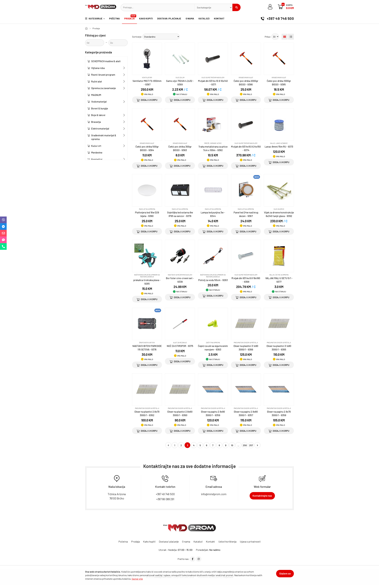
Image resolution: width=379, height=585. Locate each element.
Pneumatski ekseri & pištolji (246, 342)
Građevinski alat (246, 77)
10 (232, 445)
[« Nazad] (168, 445)
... (238, 445)
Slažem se (285, 573)
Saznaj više (137, 578)
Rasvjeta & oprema (147, 209)
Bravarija (96, 121)
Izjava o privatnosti (250, 541)
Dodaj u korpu (148, 99)
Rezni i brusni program (103, 74)
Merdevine (96, 152)
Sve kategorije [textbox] (204, 7)
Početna (114, 18)
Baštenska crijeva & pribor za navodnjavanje (147, 276)
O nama (190, 18)
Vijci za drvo (279, 209)
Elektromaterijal (100, 128)
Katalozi (204, 18)
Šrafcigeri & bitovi (147, 342)
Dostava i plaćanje (169, 18)
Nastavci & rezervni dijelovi (180, 275)
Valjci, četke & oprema (279, 275)
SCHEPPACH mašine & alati (106, 61)
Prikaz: (268, 36)
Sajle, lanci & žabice (279, 143)
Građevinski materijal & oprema (103, 137)
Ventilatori (147, 77)
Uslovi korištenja (227, 541)
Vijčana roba (98, 67)
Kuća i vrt (96, 145)
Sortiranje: (137, 36)
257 (251, 445)
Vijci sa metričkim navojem (212, 77)
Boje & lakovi (98, 115)
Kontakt (219, 18)
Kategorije (96, 18)
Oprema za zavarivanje (103, 88)
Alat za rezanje (180, 342)
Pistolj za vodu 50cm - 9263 (213, 280)
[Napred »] (257, 445)
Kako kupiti (146, 18)
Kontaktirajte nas (262, 495)
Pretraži (236, 7)
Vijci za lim (180, 77)
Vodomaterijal (99, 101)
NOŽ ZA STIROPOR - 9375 (180, 345)
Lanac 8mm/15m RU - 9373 (279, 146)
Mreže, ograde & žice (213, 143)
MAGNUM (96, 94)
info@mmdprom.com (213, 494)
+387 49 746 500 (280, 18)
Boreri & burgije (99, 108)
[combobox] (213, 7)
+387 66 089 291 (165, 499)
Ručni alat (96, 81)
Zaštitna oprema (213, 342)
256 (245, 445)
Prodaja (130, 17)
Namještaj (96, 159)
